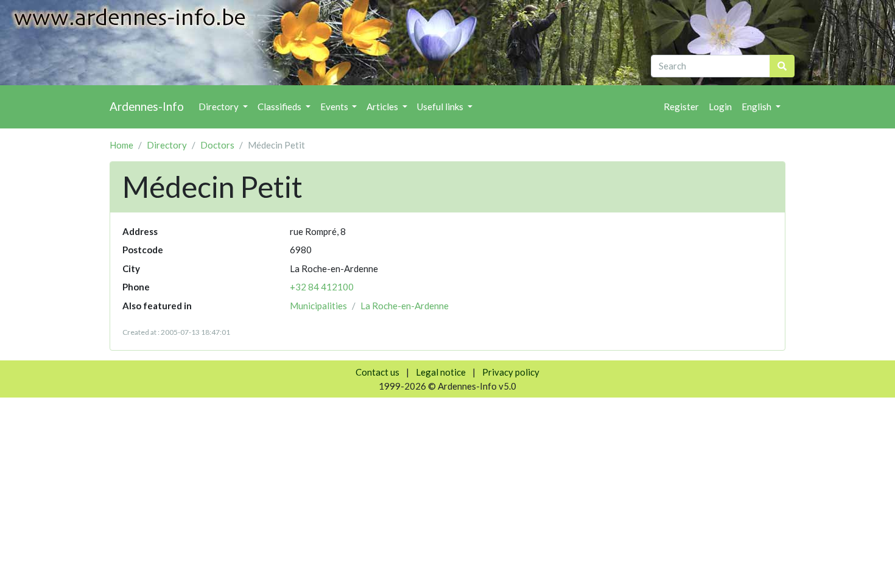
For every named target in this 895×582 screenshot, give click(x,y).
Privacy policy (510, 371)
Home (121, 144)
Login (720, 106)
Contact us (377, 371)
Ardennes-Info (147, 106)
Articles (383, 106)
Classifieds (280, 106)
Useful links (441, 106)
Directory (219, 106)
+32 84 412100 (322, 286)
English (757, 106)
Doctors (217, 144)
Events (335, 106)
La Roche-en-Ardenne (404, 305)
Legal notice (441, 371)
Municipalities (318, 305)
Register (681, 106)
